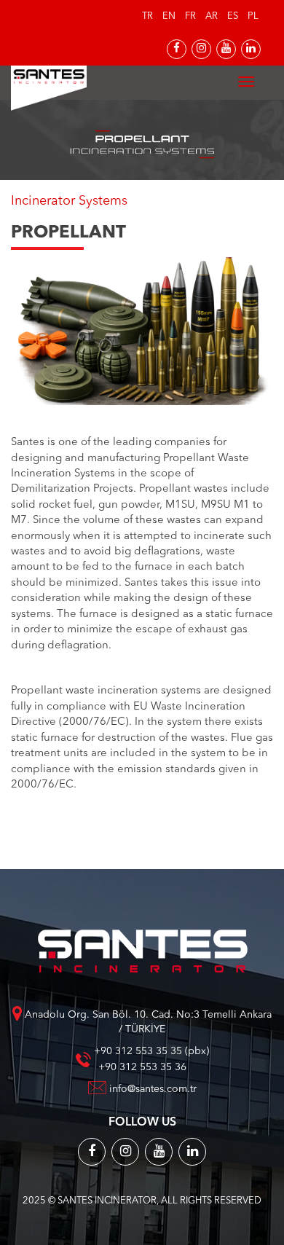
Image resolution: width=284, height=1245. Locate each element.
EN (168, 16)
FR (190, 16)
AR (211, 16)
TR (147, 16)
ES (232, 16)
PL (253, 16)
